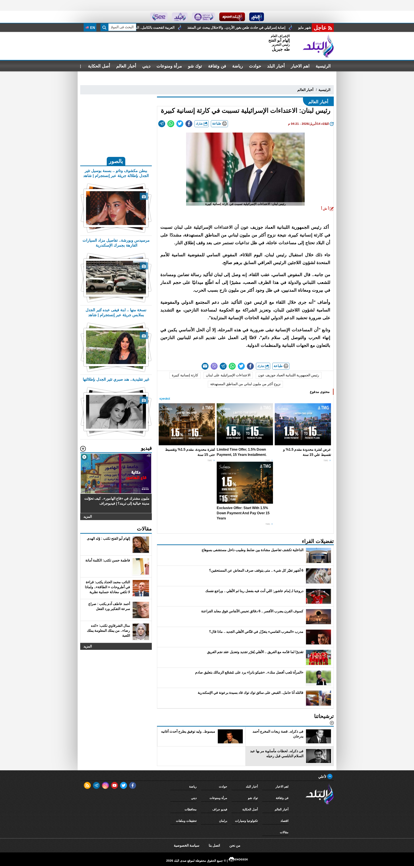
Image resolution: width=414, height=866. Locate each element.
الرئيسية (323, 66)
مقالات (284, 832)
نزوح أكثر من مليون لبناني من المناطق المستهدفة (245, 384)
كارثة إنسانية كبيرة (185, 375)
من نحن (234, 845)
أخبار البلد (276, 66)
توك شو (195, 66)
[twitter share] (179, 123)
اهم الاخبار (300, 66)
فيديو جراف (219, 809)
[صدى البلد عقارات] (180, 17)
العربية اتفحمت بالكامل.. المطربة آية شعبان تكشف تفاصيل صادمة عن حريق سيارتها (190, 27)
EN (92, 28)
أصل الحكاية (99, 66)
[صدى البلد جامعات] (203, 17)
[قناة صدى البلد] (256, 17)
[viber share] (214, 366)
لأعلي (322, 776)
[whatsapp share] (170, 123)
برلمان (223, 820)
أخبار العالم (126, 66)
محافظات (191, 809)
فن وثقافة (217, 66)
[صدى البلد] (318, 46)
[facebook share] (188, 123)
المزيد (87, 516)
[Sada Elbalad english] (159, 17)
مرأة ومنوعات (169, 66)
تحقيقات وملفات (186, 820)
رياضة (237, 66)
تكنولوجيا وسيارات (246, 820)
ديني (146, 66)
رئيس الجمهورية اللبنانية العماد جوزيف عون (288, 375)
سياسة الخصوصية (186, 845)
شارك (200, 123)
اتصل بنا (214, 845)
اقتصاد (285, 820)
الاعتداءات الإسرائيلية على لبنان (228, 375)
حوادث (255, 66)
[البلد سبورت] (232, 17)
